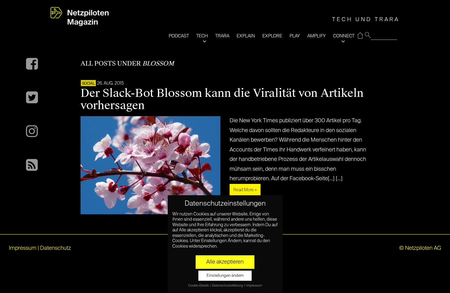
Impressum (22, 248)
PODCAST (179, 36)
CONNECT (343, 36)
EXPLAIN (246, 36)
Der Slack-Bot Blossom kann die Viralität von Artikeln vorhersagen (222, 99)
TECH (202, 36)
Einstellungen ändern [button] (225, 276)
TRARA (222, 36)
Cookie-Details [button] (198, 285)
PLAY (295, 36)
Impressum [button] (254, 285)
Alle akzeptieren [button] (225, 262)
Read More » (245, 190)
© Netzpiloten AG (420, 248)
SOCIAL (88, 84)
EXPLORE (272, 36)
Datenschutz (55, 248)
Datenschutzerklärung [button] (228, 285)
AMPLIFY (316, 36)
